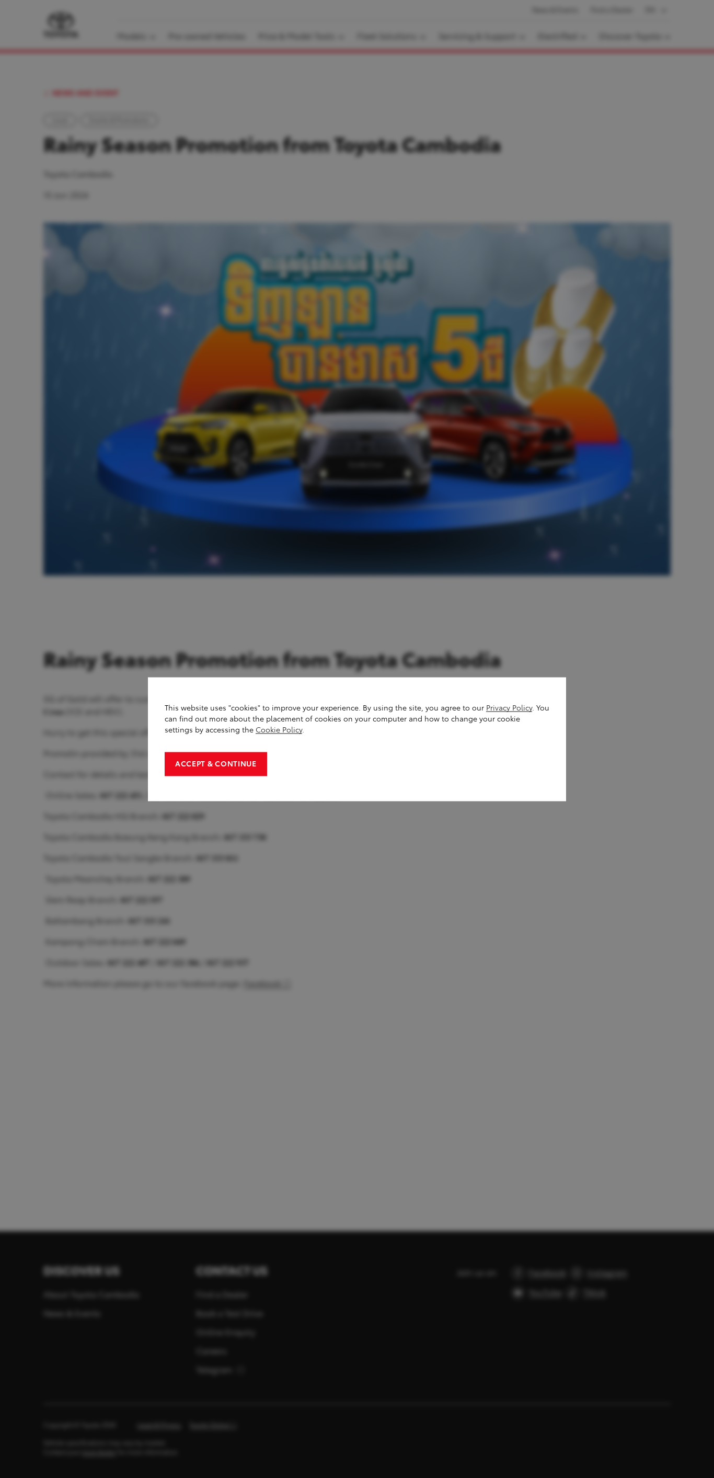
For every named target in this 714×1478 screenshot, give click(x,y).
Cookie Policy (279, 729)
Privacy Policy (509, 707)
